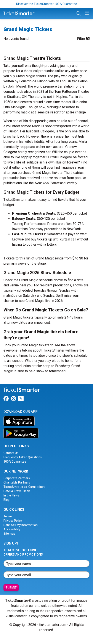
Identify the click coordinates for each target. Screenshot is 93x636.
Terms (7, 516)
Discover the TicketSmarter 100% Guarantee (46, 4)
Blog (6, 499)
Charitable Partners (16, 482)
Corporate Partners (16, 478)
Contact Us (10, 453)
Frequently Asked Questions (22, 457)
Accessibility (11, 529)
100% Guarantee (14, 461)
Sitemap (9, 533)
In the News (11, 495)
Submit (11, 587)
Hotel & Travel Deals (16, 491)
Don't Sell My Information (20, 525)
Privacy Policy (12, 520)
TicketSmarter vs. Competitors (24, 486)
